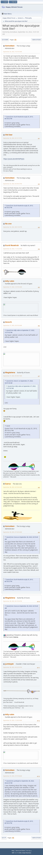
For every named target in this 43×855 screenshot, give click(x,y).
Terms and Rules (20, 850)
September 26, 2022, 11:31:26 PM (12, 249)
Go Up (4, 838)
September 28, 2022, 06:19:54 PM (12, 601)
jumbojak (9, 664)
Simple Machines (26, 852)
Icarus (8, 484)
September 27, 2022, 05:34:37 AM (12, 376)
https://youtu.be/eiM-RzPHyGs (13, 159)
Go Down (5, 40)
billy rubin (9, 281)
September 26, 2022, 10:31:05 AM (12, 51)
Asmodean (10, 46)
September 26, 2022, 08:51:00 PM (12, 227)
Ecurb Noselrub (12, 245)
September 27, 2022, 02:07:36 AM (12, 325)
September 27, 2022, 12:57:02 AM (12, 287)
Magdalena (10, 372)
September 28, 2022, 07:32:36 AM (12, 532)
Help (13, 850)
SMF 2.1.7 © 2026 (17, 852)
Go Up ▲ (29, 850)
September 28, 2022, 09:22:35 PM (12, 667)
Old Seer (8, 135)
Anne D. (8, 322)
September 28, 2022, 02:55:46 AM (12, 487)
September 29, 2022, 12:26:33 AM (12, 720)
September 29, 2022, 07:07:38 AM (12, 776)
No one (8, 223)
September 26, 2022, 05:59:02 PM (12, 184)
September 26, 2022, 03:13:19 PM (12, 138)
